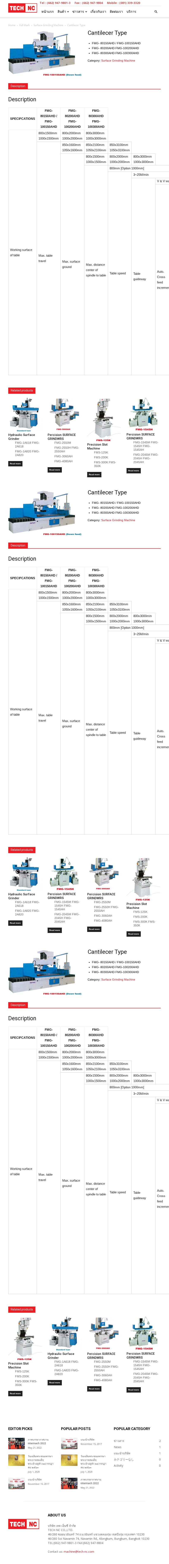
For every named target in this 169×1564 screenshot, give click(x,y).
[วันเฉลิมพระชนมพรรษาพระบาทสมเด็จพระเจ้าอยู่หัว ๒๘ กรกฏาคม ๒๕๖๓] (16, 1460)
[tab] (18, 86)
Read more (15, 463)
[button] (156, 12)
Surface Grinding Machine (48, 25)
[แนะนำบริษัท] (16, 1483)
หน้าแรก (47, 11)
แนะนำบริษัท (35, 1479)
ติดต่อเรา (116, 11)
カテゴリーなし (124, 1459)
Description (18, 86)
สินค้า (62, 11)
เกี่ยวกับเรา (98, 11)
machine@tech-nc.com (79, 1552)
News (117, 1447)
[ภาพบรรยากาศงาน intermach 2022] (16, 1443)
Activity (118, 1465)
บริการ (131, 11)
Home (11, 25)
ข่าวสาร (78, 11)
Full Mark (24, 25)
